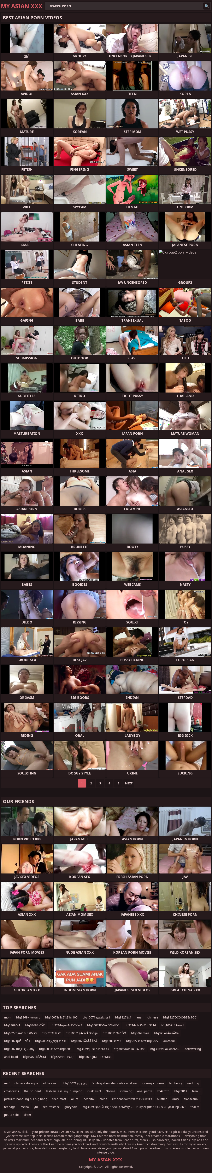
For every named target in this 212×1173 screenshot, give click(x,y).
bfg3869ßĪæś (140, 1033)
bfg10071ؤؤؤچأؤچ (75, 1083)
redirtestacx (51, 1107)
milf (7, 1083)
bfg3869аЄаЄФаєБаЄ (164, 1049)
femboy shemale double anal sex (114, 1083)
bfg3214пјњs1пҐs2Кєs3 (66, 1025)
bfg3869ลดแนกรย (28, 1017)
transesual (191, 1099)
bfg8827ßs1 (123, 1017)
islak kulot (94, 1091)
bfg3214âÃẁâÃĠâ (166, 1033)
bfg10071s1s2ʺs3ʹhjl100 (61, 1017)
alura (74, 1099)
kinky (175, 1099)
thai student (32, 1091)
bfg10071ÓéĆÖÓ (114, 1033)
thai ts (194, 1107)
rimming (126, 1091)
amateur (169, 1041)
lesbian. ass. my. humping (64, 1091)
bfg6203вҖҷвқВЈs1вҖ (50, 1041)
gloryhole (70, 1107)
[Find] (206, 6)
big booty (175, 1083)
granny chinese (153, 1083)
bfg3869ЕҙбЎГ (35, 1025)
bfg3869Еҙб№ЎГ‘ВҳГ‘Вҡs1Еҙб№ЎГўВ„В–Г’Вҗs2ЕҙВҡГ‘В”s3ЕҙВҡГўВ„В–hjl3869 (134, 1107)
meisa (24, 1107)
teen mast (59, 1099)
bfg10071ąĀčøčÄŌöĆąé (82, 1033)
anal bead (11, 1057)
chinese (152, 1017)
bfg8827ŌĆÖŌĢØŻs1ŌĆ (179, 1017)
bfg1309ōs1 (12, 1025)
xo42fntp (163, 1091)
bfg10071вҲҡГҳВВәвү (19, 1049)
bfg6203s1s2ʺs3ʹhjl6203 (55, 1049)
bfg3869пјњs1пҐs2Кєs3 (95, 1057)
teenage (10, 1107)
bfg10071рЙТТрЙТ (17, 1041)
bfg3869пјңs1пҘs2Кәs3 (92, 1049)
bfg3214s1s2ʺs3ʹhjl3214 (140, 1025)
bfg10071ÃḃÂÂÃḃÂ (84, 1041)
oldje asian (50, 1083)
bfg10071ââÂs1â (34, 1057)
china (103, 1099)
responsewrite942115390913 (132, 1099)
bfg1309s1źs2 (111, 1041)
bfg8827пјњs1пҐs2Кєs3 (20, 1033)
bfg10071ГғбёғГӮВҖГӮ (103, 1025)
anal (139, 1017)
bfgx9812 (180, 1091)
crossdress (11, 1091)
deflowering (192, 1049)
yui (36, 1107)
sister (27, 1115)
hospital (89, 1099)
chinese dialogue (26, 1083)
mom (7, 1017)
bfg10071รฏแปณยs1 (96, 1017)
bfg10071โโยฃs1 (172, 1025)
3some (110, 1091)
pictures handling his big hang (25, 1099)
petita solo (11, 1115)
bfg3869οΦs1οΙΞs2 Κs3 (129, 1049)
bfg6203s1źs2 (51, 1033)
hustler (162, 1099)
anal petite (144, 1091)
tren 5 (196, 1091)
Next (128, 783)
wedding (193, 1083)
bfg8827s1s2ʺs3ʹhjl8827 (142, 1041)
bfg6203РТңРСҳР (62, 1057)
